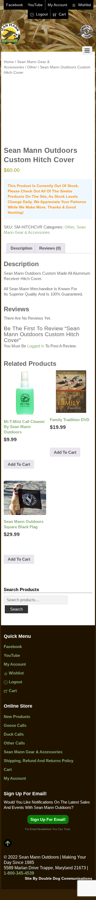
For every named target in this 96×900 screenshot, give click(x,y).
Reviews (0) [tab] (50, 248)
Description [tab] (21, 248)
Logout (41, 14)
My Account (57, 5)
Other (32, 67)
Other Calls (14, 743)
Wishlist (84, 5)
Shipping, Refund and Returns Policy (38, 760)
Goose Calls (15, 725)
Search (16, 609)
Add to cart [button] (19, 464)
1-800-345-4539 (19, 873)
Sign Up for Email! (48, 819)
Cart (62, 14)
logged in (35, 346)
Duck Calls (14, 734)
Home (9, 62)
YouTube (35, 5)
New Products (17, 716)
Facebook (14, 5)
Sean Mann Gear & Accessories (33, 752)
